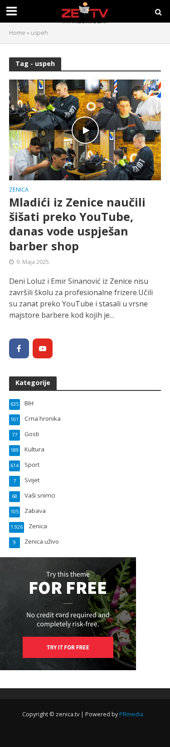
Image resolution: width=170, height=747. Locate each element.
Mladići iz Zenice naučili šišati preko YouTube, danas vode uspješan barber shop (77, 224)
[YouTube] (43, 348)
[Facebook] (19, 348)
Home (17, 33)
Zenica (19, 190)
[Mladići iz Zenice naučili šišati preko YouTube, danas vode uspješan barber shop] (85, 129)
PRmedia (131, 714)
